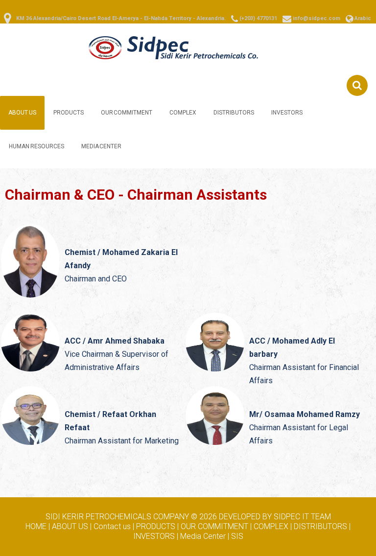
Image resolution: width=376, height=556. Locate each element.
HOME (36, 526)
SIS (237, 536)
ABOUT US (22, 112)
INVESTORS (287, 112)
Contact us (112, 526)
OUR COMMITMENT (127, 112)
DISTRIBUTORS (233, 112)
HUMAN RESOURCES (36, 146)
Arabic (362, 18)
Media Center (101, 146)
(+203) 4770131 (258, 18)
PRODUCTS (68, 112)
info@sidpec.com (316, 18)
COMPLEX (182, 112)
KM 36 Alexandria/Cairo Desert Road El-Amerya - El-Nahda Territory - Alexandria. (121, 18)
